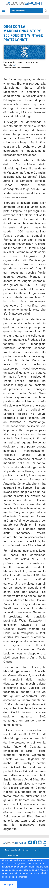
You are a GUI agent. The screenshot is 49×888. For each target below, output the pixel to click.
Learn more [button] (21, 877)
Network (37, 850)
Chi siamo (26, 850)
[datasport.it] (24, 3)
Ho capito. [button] (8, 884)
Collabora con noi (11, 855)
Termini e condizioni (12, 850)
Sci (14, 65)
